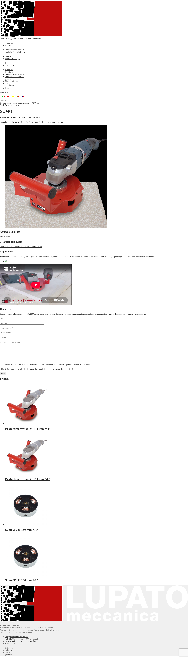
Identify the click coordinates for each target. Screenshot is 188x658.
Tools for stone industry (14, 50)
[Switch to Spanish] (13, 96)
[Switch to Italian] (3, 96)
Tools (9, 103)
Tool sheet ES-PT (35, 247)
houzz (7, 652)
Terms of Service (68, 369)
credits (33, 641)
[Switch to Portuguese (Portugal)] (18, 96)
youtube (8, 655)
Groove (8, 56)
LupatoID (9, 45)
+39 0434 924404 (12, 639)
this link (42, 365)
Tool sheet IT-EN (7, 247)
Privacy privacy (50, 369)
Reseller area (10, 88)
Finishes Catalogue (12, 59)
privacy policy (11, 641)
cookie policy (23, 641)
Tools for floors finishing (15, 52)
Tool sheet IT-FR (21, 247)
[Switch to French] (22, 96)
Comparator (10, 63)
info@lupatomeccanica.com (16, 636)
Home (2, 103)
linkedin (8, 650)
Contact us (9, 65)
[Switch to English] (8, 96)
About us (9, 43)
